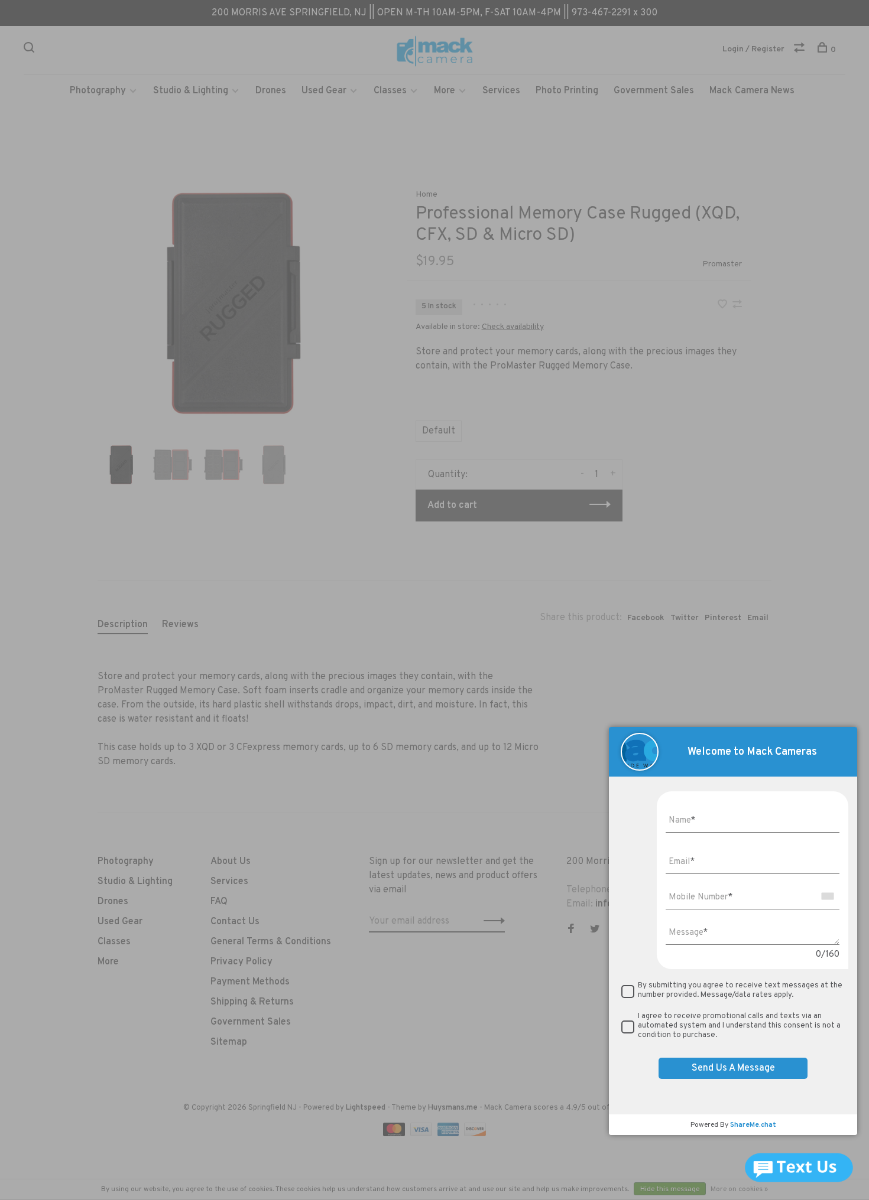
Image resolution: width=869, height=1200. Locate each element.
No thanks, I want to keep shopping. (579, 704)
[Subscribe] (621, 630)
